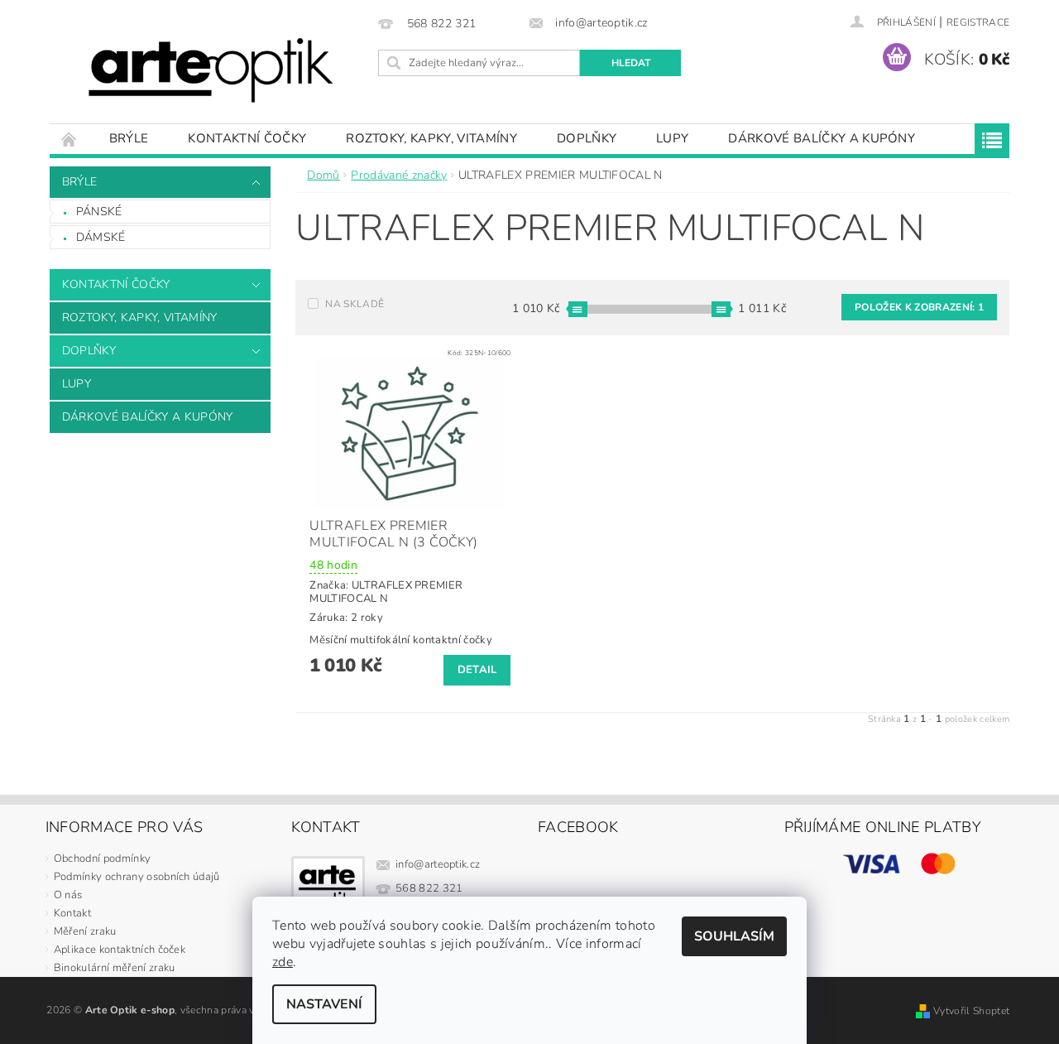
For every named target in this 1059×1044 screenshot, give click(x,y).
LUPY (672, 138)
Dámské (101, 237)
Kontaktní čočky (247, 138)
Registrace (977, 22)
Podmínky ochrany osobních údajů (137, 876)
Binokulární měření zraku (114, 967)
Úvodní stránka (69, 138)
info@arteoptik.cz (437, 864)
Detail (477, 669)
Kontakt (72, 913)
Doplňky (586, 138)
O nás (68, 895)
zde (282, 962)
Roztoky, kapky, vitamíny (431, 138)
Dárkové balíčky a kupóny (821, 138)
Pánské (99, 211)
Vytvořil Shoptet (971, 1011)
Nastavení (324, 1004)
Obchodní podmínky (102, 858)
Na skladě (354, 303)
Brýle (129, 138)
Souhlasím (734, 936)
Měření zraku (85, 931)
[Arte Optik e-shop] (211, 70)
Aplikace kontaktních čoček (119, 949)
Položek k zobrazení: (919, 307)
